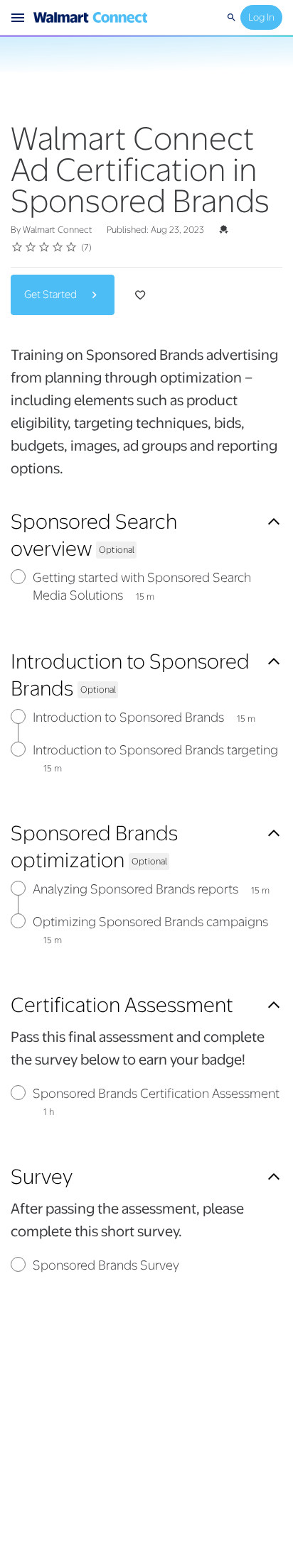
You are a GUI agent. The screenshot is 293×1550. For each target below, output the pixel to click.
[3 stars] (44, 247)
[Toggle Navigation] (18, 17)
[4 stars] (58, 247)
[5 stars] (71, 247)
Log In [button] (261, 17)
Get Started (51, 294)
